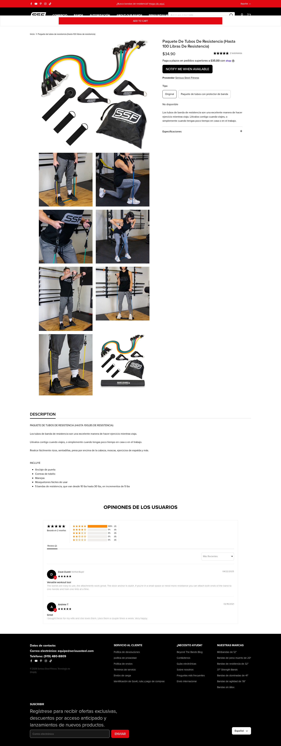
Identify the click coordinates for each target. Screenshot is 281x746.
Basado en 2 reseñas (56, 530)
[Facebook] (31, 3)
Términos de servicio (125, 669)
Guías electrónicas (186, 663)
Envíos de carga (122, 675)
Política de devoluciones (127, 652)
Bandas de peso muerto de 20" (234, 658)
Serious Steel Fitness (187, 77)
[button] (80, 526)
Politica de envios (123, 663)
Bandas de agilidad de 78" (231, 681)
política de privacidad (125, 658)
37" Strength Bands (227, 669)
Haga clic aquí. (157, 3)
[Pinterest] (40, 3)
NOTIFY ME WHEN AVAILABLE (187, 69)
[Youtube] (36, 3)
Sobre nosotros (185, 669)
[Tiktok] (50, 3)
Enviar (120, 733)
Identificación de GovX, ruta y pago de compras (139, 681)
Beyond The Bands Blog (190, 652)
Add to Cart (140, 20)
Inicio (32, 34)
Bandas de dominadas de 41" (232, 675)
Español (244, 3)
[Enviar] (231, 15)
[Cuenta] (241, 15)
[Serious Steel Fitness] (38, 15)
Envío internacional (187, 681)
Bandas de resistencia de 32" (232, 663)
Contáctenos (183, 658)
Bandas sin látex (225, 687)
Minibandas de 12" (227, 652)
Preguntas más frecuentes (191, 675)
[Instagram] (45, 3)
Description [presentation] (43, 414)
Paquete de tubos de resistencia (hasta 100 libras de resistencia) (66, 34)
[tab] (43, 414)
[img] (65, 576)
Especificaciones (171, 131)
